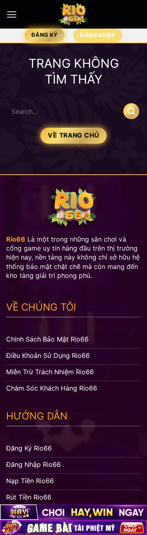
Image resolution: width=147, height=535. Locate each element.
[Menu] (11, 14)
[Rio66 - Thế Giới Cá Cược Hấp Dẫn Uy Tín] (73, 14)
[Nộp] (131, 111)
